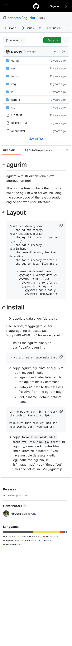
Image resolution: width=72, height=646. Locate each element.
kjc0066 (16, 51)
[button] (61, 225)
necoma (14, 18)
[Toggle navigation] (6, 6)
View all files (36, 138)
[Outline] (67, 150)
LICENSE (16, 115)
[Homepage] (36, 6)
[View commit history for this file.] (63, 51)
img (13, 84)
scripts (15, 99)
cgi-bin (15, 60)
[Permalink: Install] (3, 307)
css (13, 68)
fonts (14, 76)
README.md (19, 123)
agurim (29, 18)
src (13, 107)
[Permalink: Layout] (3, 212)
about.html (18, 131)
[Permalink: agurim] (3, 164)
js (12, 91)
